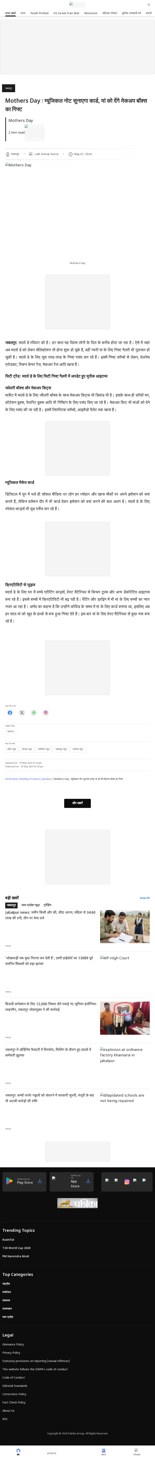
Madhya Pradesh (30, 779)
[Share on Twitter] (22, 712)
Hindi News (11, 779)
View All (145, 898)
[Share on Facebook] (10, 712)
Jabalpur (47, 779)
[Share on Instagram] (45, 712)
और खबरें (77, 803)
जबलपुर (8, 88)
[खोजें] (149, 4)
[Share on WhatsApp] (34, 712)
